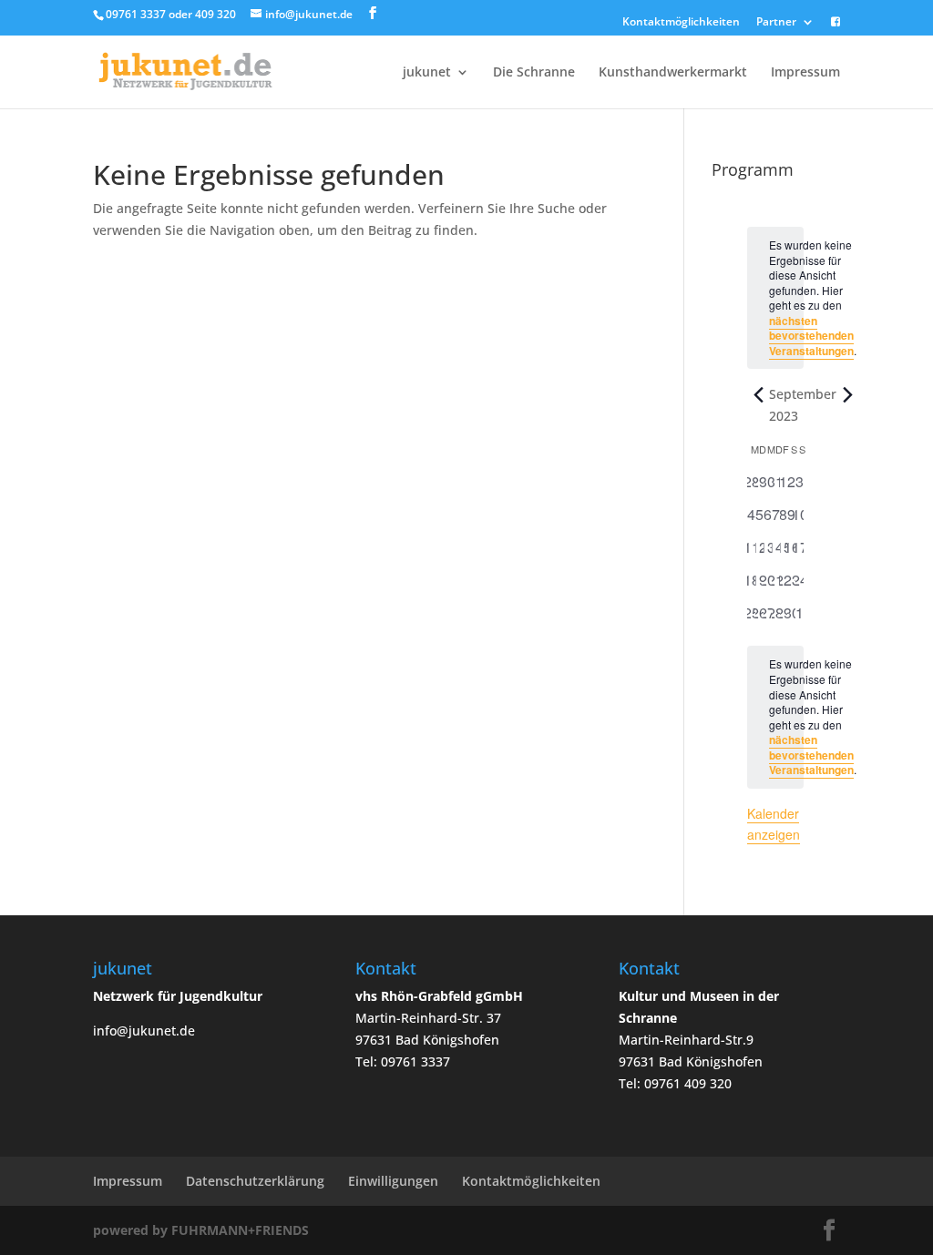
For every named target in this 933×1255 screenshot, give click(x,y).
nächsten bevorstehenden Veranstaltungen (811, 335)
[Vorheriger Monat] (758, 394)
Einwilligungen (393, 1180)
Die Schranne (534, 73)
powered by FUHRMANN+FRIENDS (201, 1230)
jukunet (427, 73)
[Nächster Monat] (847, 394)
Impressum (805, 73)
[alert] (775, 717)
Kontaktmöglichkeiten (681, 22)
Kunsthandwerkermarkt (673, 73)
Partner (776, 22)
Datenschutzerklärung (255, 1180)
